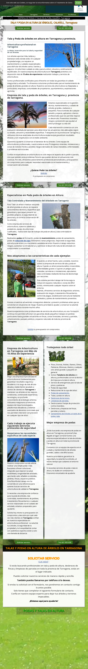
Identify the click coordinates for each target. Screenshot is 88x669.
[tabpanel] (43, 107)
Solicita (44, 173)
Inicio (21, 14)
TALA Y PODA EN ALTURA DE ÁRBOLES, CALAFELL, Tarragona (43, 22)
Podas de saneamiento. (60, 393)
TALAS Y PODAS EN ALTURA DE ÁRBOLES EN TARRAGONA (44, 548)
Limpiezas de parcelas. (60, 401)
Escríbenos (72, 14)
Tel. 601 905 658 (64, 28)
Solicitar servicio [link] (23, 28)
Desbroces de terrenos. (60, 398)
